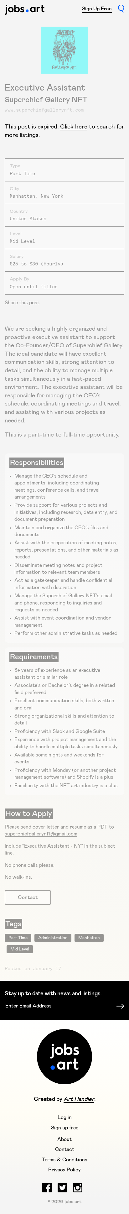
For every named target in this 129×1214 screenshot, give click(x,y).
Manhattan (89, 938)
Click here (73, 127)
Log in (65, 1117)
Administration (53, 938)
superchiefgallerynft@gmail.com (41, 833)
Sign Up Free (97, 8)
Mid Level (19, 949)
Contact (28, 897)
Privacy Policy (64, 1169)
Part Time (18, 938)
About (64, 1139)
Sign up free (64, 1127)
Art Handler (79, 1099)
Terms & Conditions (64, 1159)
